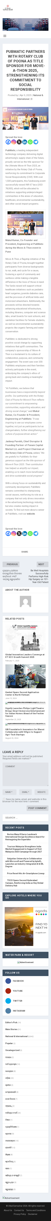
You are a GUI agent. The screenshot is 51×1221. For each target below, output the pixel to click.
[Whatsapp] (30, 141)
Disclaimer (32, 1214)
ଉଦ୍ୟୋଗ (9, 1071)
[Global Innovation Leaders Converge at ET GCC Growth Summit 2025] (25, 638)
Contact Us (19, 1210)
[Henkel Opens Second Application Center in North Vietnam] (25, 676)
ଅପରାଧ (8, 1057)
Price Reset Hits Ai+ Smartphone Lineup (25, 873)
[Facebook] (8, 141)
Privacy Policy (20, 1214)
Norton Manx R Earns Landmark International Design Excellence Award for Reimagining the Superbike (25, 837)
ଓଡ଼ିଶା (7, 1078)
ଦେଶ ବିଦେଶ (10, 1099)
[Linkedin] (24, 141)
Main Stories (11, 1029)
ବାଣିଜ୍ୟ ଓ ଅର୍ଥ (11, 1113)
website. (31, 513)
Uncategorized (12, 1050)
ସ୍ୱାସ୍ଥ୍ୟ (9, 1189)
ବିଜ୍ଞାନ (7, 1120)
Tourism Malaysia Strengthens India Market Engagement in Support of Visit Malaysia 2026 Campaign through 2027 (23, 849)
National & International (16, 1036)
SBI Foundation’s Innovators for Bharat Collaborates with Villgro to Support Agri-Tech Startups (24, 732)
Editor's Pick (11, 1022)
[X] (19, 141)
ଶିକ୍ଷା (7, 1154)
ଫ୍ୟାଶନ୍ (8, 1106)
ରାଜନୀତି (8, 1147)
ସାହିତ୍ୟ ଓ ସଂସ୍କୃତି (12, 1175)
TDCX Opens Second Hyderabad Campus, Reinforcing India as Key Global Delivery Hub (24, 883)
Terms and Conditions (36, 1210)
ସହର (7, 1168)
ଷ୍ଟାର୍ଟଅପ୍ (9, 1161)
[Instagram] (13, 141)
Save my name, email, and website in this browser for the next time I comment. (24, 800)
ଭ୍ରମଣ (8, 1134)
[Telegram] (35, 141)
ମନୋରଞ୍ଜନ (10, 1141)
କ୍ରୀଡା (8, 1085)
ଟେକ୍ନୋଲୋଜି (10, 1092)
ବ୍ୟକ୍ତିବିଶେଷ (11, 1127)
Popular (9, 1043)
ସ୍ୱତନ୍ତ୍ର (9, 1182)
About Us (8, 1210)
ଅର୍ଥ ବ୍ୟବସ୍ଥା (10, 1064)
